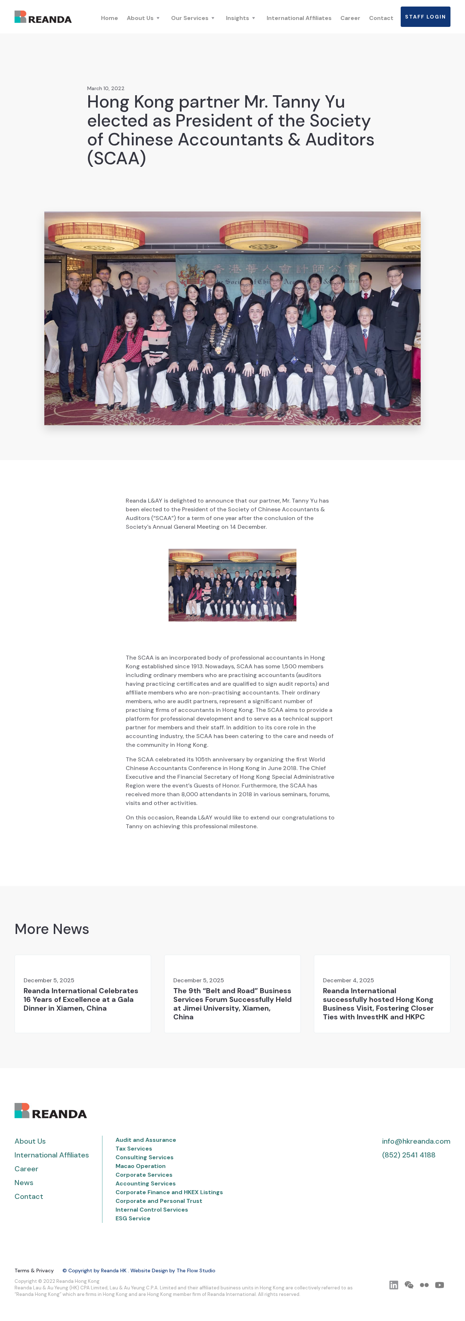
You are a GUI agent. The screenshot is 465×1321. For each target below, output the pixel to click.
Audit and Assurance (146, 1140)
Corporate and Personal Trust (159, 1201)
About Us (30, 1141)
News (24, 1182)
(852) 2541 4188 (409, 1155)
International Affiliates (299, 18)
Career (350, 18)
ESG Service (133, 1218)
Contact (381, 18)
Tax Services (134, 1148)
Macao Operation (141, 1166)
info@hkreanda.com (416, 1141)
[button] (144, 18)
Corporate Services (144, 1175)
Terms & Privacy (34, 1270)
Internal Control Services (152, 1209)
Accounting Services (146, 1183)
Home (109, 18)
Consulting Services (145, 1157)
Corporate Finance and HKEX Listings (169, 1192)
